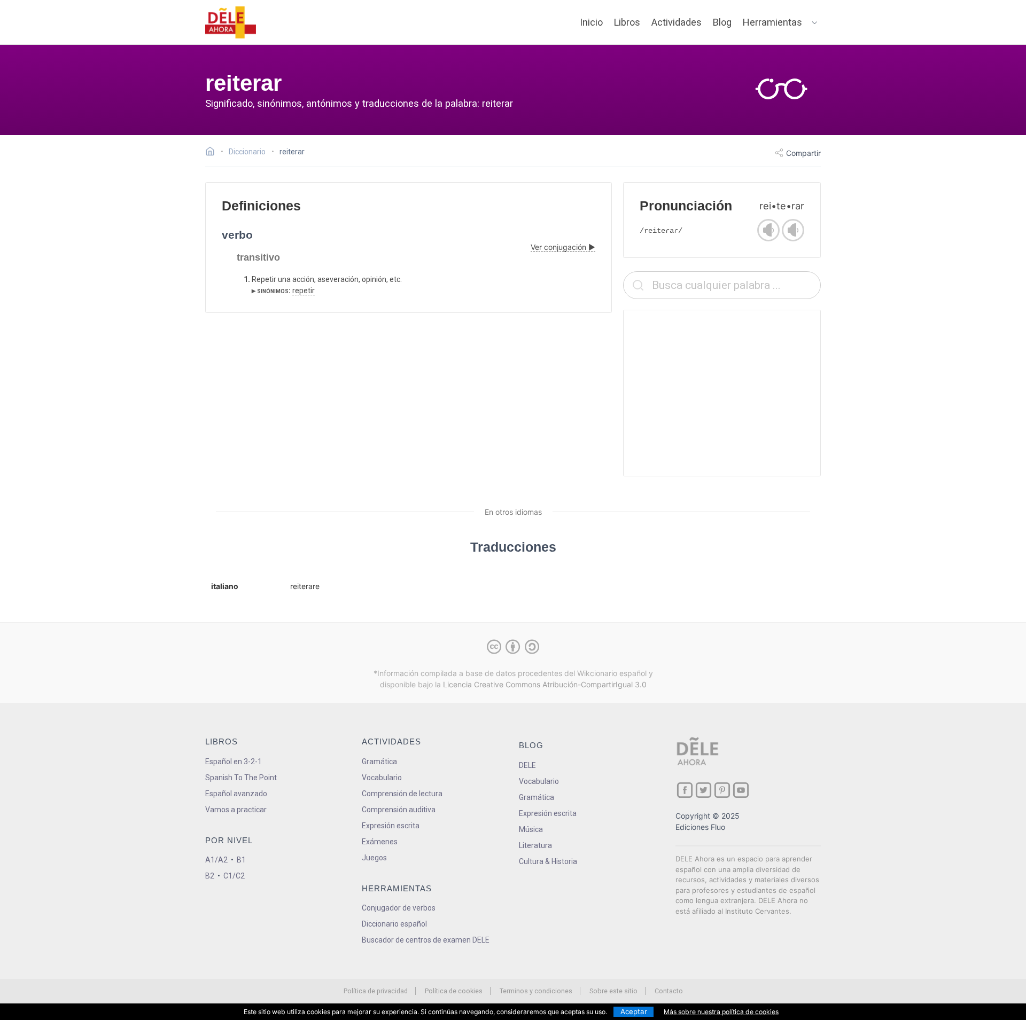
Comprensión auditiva (399, 809)
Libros (627, 22)
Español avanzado (236, 793)
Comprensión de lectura (402, 793)
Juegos (374, 857)
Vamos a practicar (236, 809)
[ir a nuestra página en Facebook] (684, 790)
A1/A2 (216, 860)
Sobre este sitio (613, 991)
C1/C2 (234, 876)
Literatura (535, 845)
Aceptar (633, 1011)
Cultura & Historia (548, 861)
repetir (303, 290)
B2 (209, 876)
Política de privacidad (376, 991)
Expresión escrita (390, 825)
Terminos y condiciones (536, 991)
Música (531, 829)
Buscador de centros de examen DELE (425, 940)
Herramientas (772, 22)
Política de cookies (454, 991)
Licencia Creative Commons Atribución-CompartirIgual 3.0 (545, 684)
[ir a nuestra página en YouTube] (741, 790)
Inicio (591, 22)
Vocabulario (382, 777)
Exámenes (380, 841)
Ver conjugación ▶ (563, 247)
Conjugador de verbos (399, 908)
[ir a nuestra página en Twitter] (703, 790)
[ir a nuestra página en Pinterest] (722, 790)
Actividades (676, 22)
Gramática (379, 761)
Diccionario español (394, 924)
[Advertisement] (722, 393)
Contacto (669, 991)
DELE (527, 765)
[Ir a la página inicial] (213, 152)
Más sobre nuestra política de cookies (721, 1012)
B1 (241, 860)
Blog (722, 22)
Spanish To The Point (241, 777)
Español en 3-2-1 (233, 761)
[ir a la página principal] (231, 22)
